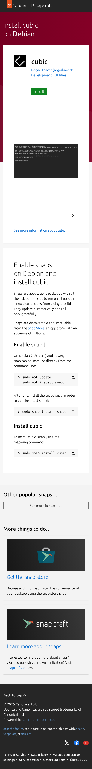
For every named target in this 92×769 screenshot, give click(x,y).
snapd (80, 728)
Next (73, 215)
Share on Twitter (67, 742)
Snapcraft (9, 733)
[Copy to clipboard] (73, 377)
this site (26, 733)
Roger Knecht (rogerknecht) (52, 70)
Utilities (61, 75)
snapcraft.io (16, 668)
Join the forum (13, 728)
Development (41, 75)
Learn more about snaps (34, 646)
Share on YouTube (86, 742)
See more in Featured (46, 506)
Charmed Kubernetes (38, 719)
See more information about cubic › (40, 230)
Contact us (78, 760)
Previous (61, 215)
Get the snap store (27, 577)
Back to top (13, 695)
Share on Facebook (76, 742)
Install (39, 92)
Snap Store (36, 328)
